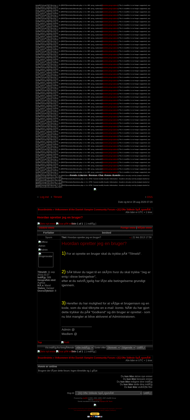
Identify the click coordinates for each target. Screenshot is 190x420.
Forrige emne (128, 227)
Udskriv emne (46, 227)
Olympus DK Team (106, 401)
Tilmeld (57, 196)
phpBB (85, 398)
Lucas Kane (98, 400)
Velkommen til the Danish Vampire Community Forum (85, 209)
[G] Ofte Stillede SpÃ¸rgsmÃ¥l (134, 209)
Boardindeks (45, 209)
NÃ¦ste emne (144, 227)
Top (40, 342)
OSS (150, 196)
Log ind (44, 196)
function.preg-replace (110, 5)
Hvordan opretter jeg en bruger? (60, 217)
